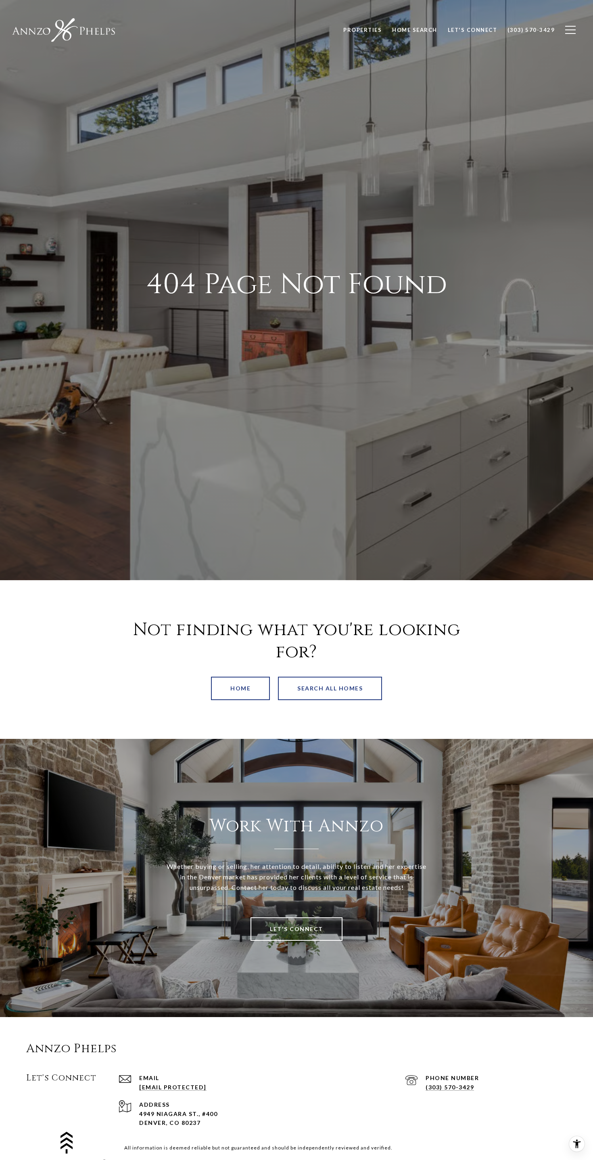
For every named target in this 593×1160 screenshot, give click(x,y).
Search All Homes (330, 688)
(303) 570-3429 (450, 1087)
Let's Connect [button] (296, 928)
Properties (362, 30)
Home (240, 688)
